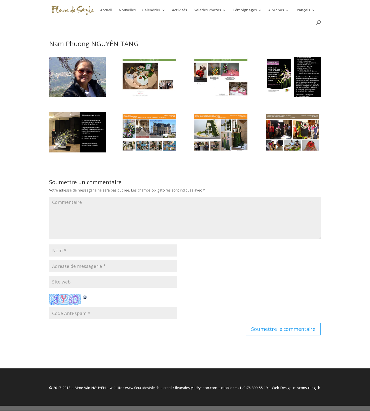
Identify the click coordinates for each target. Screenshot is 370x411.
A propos (276, 10)
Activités (179, 10)
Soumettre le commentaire (283, 329)
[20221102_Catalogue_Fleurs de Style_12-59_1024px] (221, 152)
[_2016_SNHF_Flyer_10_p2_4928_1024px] (292, 97)
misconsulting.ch (306, 387)
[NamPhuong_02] (221, 97)
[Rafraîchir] (85, 296)
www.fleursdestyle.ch (142, 387)
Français (302, 10)
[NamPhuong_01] (149, 97)
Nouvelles (127, 10)
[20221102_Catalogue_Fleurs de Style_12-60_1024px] (149, 152)
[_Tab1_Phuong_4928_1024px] (77, 152)
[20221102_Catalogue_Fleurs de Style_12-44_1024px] (292, 152)
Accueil (106, 10)
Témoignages (245, 10)
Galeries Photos (207, 10)
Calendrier (151, 10)
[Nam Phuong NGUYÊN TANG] (77, 97)
